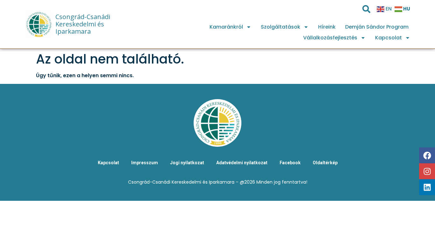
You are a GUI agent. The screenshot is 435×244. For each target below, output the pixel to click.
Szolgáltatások (280, 26)
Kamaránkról (226, 26)
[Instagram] (427, 171)
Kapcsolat (388, 37)
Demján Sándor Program (377, 26)
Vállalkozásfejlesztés (330, 37)
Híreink (327, 26)
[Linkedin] (427, 187)
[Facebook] (427, 155)
